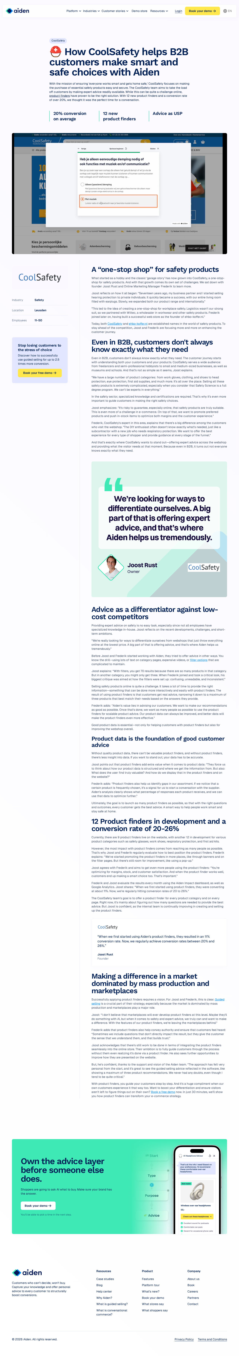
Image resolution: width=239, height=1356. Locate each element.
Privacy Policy (184, 1339)
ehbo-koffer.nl (138, 324)
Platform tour (151, 1285)
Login (178, 11)
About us (193, 1279)
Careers (192, 1291)
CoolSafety (115, 324)
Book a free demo (163, 1092)
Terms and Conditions (212, 1339)
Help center (104, 1291)
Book (191, 1285)
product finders (59, 96)
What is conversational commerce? (111, 1312)
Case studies (105, 1279)
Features (148, 1279)
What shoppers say (155, 1310)
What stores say (153, 1304)
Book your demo (153, 1298)
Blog (99, 1285)
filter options (198, 660)
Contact (192, 1304)
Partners (193, 1298)
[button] (74, 11)
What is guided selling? (112, 1304)
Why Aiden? (104, 1298)
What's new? (150, 1291)
